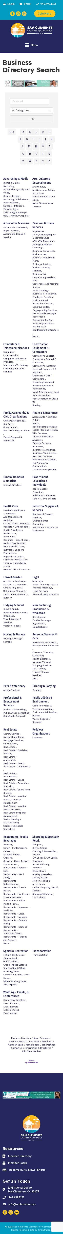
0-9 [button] (12, 132)
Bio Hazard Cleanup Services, (42, 516)
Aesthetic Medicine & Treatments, (14, 512)
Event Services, (11, 1009)
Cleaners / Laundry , (43, 652)
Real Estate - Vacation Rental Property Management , (14, 799)
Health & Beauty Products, (40, 866)
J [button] (45, 139)
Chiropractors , (11, 523)
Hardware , (38, 861)
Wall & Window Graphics (16, 215)
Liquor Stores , (11, 864)
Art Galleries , (39, 190)
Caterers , (8, 851)
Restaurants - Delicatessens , (11, 882)
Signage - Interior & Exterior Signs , (13, 207)
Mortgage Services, (13, 740)
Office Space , (10, 743)
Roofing (36, 405)
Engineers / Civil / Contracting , (42, 377)
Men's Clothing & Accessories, (41, 882)
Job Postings (48, 1044)
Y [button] (43, 161)
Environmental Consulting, (40, 522)
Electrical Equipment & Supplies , (44, 371)
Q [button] (23, 153)
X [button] (36, 161)
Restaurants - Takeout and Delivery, (15, 938)
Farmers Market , (12, 854)
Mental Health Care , (14, 546)
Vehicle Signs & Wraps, (15, 212)
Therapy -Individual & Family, (14, 565)
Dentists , (25, 523)
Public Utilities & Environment (42, 699)
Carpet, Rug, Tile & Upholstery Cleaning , (14, 589)
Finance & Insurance (45, 412)
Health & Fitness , (41, 658)
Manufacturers (40, 627)
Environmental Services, (45, 712)
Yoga (34, 678)
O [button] (43, 146)
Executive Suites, (41, 306)
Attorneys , (38, 581)
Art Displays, (39, 186)
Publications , (22, 199)
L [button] (22, 146)
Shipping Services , (42, 665)
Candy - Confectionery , (15, 848)
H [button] (33, 139)
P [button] (49, 146)
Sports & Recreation (15, 951)
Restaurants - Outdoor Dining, (15, 922)
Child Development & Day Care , (14, 422)
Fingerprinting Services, (45, 310)
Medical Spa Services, (14, 543)
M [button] (29, 146)
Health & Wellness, (13, 530)
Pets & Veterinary (14, 686)
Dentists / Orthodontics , (16, 526)
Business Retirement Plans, (43, 259)
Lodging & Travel (13, 605)
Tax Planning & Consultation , (40, 465)
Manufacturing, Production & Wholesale (41, 609)
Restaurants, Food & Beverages (15, 838)
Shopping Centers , (42, 894)
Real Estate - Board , (14, 763)
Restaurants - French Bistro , (14, 889)
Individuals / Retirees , (44, 495)
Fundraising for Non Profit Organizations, (43, 322)
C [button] (36, 132)
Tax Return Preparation (44, 469)
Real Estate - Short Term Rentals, (16, 791)
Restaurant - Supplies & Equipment (45, 529)
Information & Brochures (38, 1048)
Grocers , (8, 857)
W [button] (30, 161)
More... (35, 336)
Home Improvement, (43, 382)
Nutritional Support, (13, 549)
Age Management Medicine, (12, 519)
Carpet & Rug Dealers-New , (44, 279)
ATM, (34, 241)
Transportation (41, 951)
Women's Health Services (16, 569)
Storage (7, 641)
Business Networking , (15, 709)
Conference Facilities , (14, 1000)
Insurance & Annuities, (44, 449)
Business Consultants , (44, 251)
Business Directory (21, 1038)
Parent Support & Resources (12, 439)
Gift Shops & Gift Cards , (45, 857)
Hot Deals (34, 1041)
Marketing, (8, 199)
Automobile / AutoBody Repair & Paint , (15, 229)
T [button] (43, 153)
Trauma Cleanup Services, (40, 674)
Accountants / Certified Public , (44, 419)
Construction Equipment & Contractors (40, 348)
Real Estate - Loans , (14, 779)
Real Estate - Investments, (10, 775)
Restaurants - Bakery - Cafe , (15, 869)
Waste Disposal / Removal (41, 720)
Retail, (55, 887)
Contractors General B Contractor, (44, 361)
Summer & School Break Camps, (16, 976)
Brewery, (8, 844)
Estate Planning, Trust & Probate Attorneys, (45, 586)
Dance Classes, (40, 488)
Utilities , (36, 715)
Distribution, (38, 617)
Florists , (36, 854)
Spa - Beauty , (39, 668)
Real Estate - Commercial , (16, 768)
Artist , (51, 190)
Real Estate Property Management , (14, 814)
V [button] (23, 161)
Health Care (10, 506)
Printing (36, 690)
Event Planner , (11, 1003)
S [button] (36, 153)
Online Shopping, (41, 887)
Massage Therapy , (42, 662)
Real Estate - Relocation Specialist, (16, 785)
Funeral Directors (12, 485)
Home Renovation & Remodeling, (42, 387)
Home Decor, (39, 871)
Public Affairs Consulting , (16, 712)
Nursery (7, 597)
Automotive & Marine (16, 223)
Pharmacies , (10, 553)
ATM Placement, (46, 241)
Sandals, (36, 890)
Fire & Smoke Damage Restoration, (44, 315)
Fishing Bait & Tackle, (14, 955)
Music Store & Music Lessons (42, 205)
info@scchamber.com (22, 1204)
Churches (37, 737)
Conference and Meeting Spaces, (45, 285)
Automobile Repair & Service (14, 236)
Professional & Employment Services (12, 701)
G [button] (27, 139)
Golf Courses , (10, 961)
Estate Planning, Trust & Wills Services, (45, 432)
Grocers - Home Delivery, (16, 861)
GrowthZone (45, 1229)
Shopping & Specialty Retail (45, 838)
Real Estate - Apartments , (10, 758)
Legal (35, 577)
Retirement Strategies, (44, 459)
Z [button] (49, 161)
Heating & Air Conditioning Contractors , (45, 330)
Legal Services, (40, 591)
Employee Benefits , (43, 297)
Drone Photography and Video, (16, 191)
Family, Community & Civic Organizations (16, 414)
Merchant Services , (42, 456)
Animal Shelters (11, 690)
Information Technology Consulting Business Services (15, 368)
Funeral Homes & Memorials (13, 478)
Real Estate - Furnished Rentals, (15, 752)
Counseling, (38, 655)
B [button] (30, 132)
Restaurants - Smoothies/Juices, (12, 932)
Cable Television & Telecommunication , (43, 707)
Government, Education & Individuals (40, 480)
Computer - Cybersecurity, (10, 354)
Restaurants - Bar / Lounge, (13, 876)
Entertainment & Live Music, (43, 198)
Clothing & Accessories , (45, 851)
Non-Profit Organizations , (16, 432)
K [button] (51, 139)
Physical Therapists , (14, 556)
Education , (38, 492)
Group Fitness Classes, (15, 964)
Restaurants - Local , (14, 913)
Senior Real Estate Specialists (13, 828)
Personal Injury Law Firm (45, 594)
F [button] (20, 139)
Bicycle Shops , (40, 848)
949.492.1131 (16, 1197)
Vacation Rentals (12, 625)
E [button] (49, 132)
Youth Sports (10, 984)
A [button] (23, 132)
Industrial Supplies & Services (45, 508)
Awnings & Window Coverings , (42, 246)
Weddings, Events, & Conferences (16, 994)
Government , (10, 427)
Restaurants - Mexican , (15, 917)
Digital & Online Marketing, (11, 184)
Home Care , (9, 536)
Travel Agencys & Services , (12, 621)
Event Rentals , (11, 1006)
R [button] (30, 153)
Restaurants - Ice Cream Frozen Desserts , (16, 896)
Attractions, (38, 193)
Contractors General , (43, 355)
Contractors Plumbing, (44, 365)
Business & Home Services (43, 225)
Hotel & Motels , (11, 609)
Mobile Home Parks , (14, 737)
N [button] (36, 146)
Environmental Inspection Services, (43, 302)
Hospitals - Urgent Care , (16, 540)
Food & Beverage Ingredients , (41, 622)
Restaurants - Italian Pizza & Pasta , (14, 902)
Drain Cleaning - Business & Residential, (44, 292)
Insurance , (38, 446)
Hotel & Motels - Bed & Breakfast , (15, 614)
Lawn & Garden (12, 577)
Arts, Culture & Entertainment (41, 180)
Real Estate (10, 729)
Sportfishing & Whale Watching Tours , (14, 970)
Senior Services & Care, (15, 559)
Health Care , (10, 533)
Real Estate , (10, 747)
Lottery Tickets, (40, 877)
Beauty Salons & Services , (45, 647)
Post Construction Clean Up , (45, 400)
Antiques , (37, 844)
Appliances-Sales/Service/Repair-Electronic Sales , (44, 234)
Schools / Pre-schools (44, 498)
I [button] (39, 139)
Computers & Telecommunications (16, 346)
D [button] (43, 132)
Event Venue (10, 1013)
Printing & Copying (44, 686)
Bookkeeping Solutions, (44, 426)
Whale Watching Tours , (15, 981)
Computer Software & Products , (14, 360)
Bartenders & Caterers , (45, 642)
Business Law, (39, 254)
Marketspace (32, 1044)
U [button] (49, 153)
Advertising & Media (15, 178)
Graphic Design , (11, 196)
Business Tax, (39, 274)
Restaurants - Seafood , (15, 927)
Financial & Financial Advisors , (42, 438)
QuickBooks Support (14, 716)
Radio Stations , (11, 202)
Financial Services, (41, 443)
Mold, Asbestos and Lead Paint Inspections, (45, 394)
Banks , (36, 423)
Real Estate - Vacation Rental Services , (14, 808)
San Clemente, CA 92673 (23, 1189)
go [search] (32, 118)
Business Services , (42, 264)
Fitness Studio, (11, 958)
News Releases (41, 1038)
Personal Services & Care (44, 636)
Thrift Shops (39, 897)
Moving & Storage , (13, 638)
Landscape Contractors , (16, 594)
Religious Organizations (41, 731)
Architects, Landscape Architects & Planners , (15, 583)
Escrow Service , (11, 733)
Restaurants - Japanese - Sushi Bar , (16, 909)
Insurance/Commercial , (44, 453)
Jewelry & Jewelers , (43, 874)
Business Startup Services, (41, 269)
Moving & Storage (14, 634)
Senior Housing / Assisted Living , (12, 821)
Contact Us (16, 1048)
